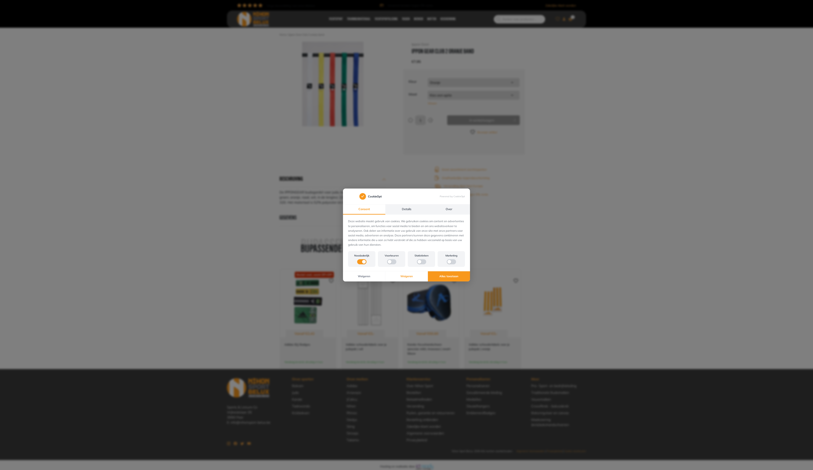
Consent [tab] (364, 209)
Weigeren (364, 276)
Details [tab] (406, 209)
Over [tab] (449, 209)
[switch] (361, 261)
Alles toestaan (448, 276)
